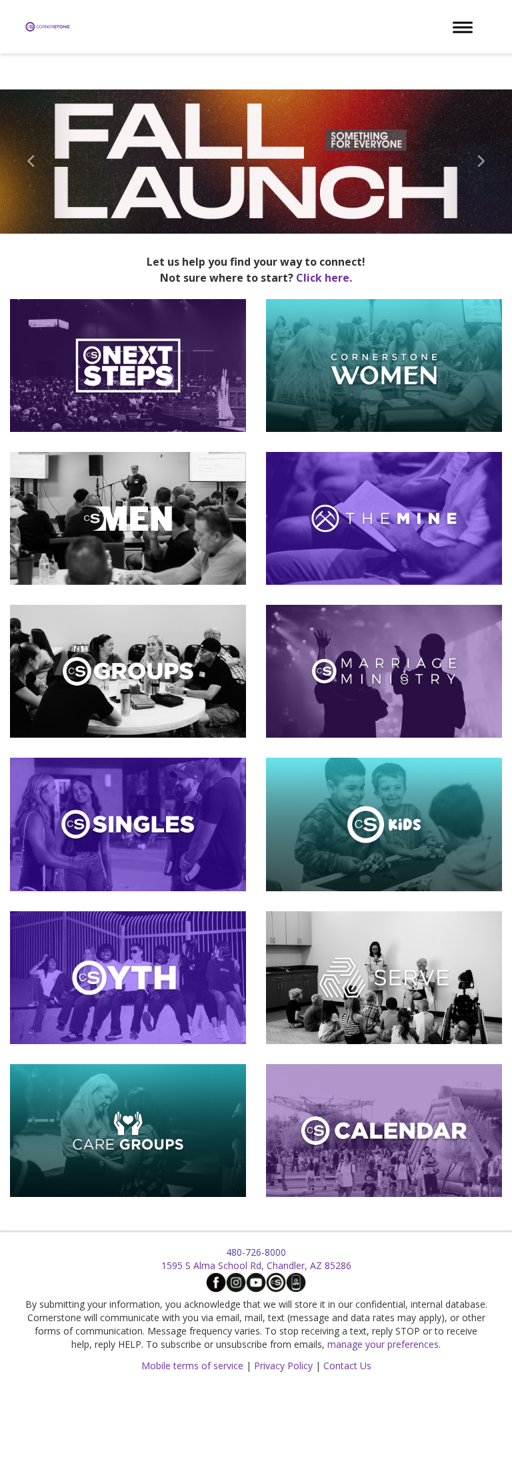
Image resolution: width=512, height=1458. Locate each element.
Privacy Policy (283, 1365)
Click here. (324, 277)
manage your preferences (383, 1344)
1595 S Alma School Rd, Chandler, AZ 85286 (256, 1265)
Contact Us (347, 1365)
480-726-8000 (256, 1252)
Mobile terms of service (192, 1365)
